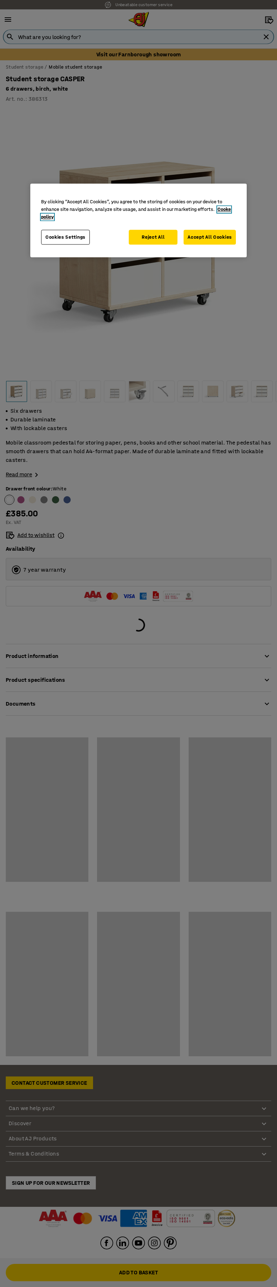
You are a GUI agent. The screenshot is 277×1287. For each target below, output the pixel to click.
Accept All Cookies (210, 237)
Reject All (153, 237)
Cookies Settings (65, 237)
